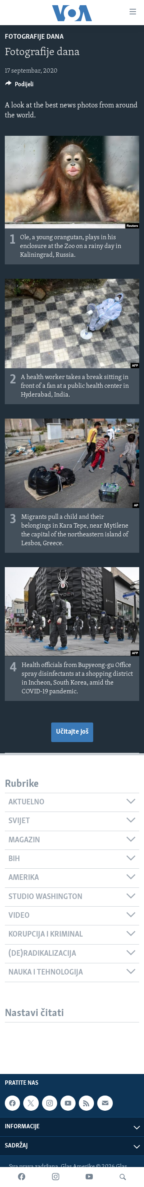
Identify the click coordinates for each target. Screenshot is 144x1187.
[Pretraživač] (123, 1177)
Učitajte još (72, 732)
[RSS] (86, 1103)
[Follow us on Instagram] (49, 1103)
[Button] (19, 86)
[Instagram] (55, 1177)
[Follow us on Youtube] (68, 1103)
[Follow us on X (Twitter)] (30, 1103)
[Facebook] (21, 1177)
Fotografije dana (34, 37)
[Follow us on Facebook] (12, 1103)
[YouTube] (89, 1177)
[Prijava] (104, 1103)
